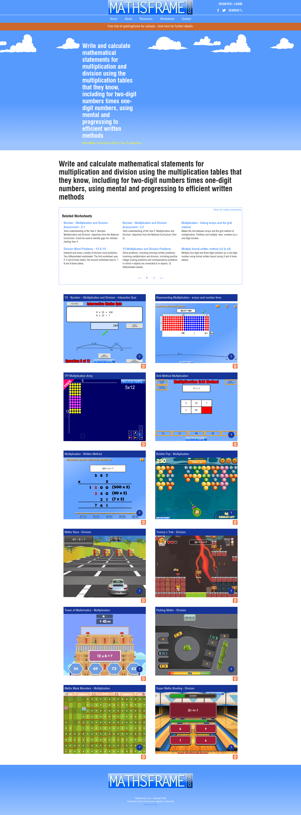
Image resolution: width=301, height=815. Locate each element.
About (128, 19)
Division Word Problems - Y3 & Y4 (85, 249)
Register (225, 4)
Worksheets (167, 19)
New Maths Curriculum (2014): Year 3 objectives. (112, 143)
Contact (186, 19)
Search (234, 10)
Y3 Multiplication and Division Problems (147, 249)
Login (238, 4)
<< (139, 278)
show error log (150, 805)
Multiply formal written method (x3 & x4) (206, 249)
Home (113, 19)
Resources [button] (146, 19)
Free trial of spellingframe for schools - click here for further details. (150, 26)
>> (161, 278)
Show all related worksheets (227, 210)
